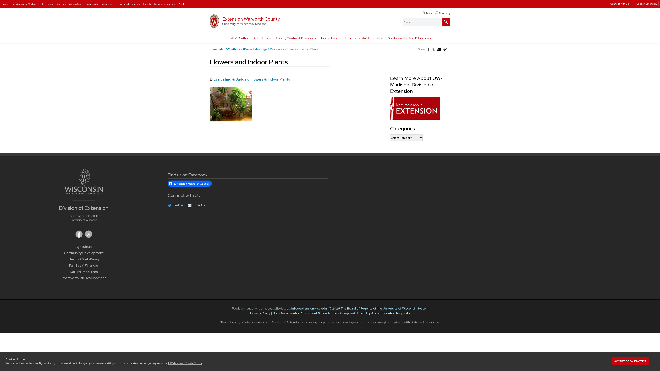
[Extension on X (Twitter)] (88, 236)
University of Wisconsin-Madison (19, 3)
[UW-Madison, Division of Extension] (415, 119)
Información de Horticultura (364, 38)
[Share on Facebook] (428, 50)
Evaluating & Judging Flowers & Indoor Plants (251, 79)
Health (147, 3)
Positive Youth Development (84, 278)
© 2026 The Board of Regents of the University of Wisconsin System (378, 308)
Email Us (199, 205)
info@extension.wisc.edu (309, 308)
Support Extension (647, 3)
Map (429, 13)
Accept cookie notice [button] (630, 361)
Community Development (84, 253)
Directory (444, 13)
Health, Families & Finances (294, 38)
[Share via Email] (439, 50)
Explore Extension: (57, 3)
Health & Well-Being (84, 259)
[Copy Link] (445, 50)
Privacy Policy (260, 313)
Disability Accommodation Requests (383, 313)
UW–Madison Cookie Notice (185, 363)
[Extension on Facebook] (79, 236)
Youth (181, 3)
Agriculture (261, 38)
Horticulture (329, 38)
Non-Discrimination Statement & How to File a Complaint (314, 313)
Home (213, 49)
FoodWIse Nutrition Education (408, 38)
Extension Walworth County (251, 19)
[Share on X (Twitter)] (433, 50)
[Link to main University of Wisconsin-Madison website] (83, 193)
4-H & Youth (237, 38)
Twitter (178, 205)
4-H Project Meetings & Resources (261, 49)
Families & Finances (84, 265)
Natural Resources (84, 272)
